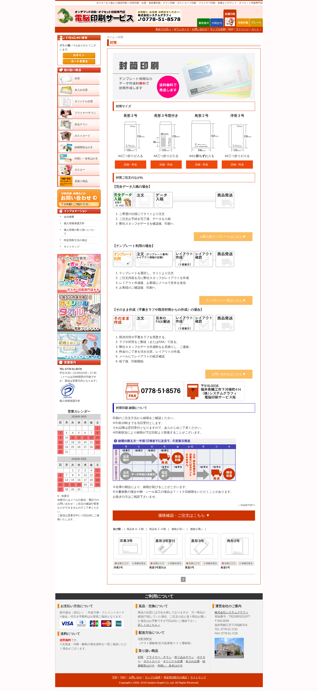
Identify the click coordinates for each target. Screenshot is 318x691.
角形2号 (225, 567)
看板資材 (203, 22)
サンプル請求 (153, 677)
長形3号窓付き (157, 567)
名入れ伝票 (81, 89)
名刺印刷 (243, 22)
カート (255, 29)
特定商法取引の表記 (175, 677)
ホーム (111, 37)
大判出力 (216, 22)
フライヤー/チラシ (85, 112)
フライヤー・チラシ (159, 657)
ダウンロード (181, 29)
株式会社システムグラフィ (231, 612)
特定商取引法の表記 (75, 240)
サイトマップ (71, 246)
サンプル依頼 (218, 29)
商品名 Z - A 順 (157, 529)
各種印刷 (229, 22)
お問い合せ (135, 677)
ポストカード (82, 135)
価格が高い (196, 529)
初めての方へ (163, 29)
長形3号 (189, 567)
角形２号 (202, 115)
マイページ (242, 29)
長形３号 (130, 115)
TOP (114, 677)
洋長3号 (118, 567)
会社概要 (69, 216)
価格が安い (178, 529)
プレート (256, 22)
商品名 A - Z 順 (135, 529)
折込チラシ (81, 124)
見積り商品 (81, 181)
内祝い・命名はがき (86, 158)
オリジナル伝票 (84, 101)
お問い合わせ (199, 29)
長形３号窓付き (166, 115)
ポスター (80, 169)
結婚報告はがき (84, 147)
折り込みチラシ (184, 657)
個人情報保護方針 (74, 223)
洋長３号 (237, 115)
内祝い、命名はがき (170, 665)
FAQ (230, 29)
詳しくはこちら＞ (149, 625)
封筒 (120, 37)
